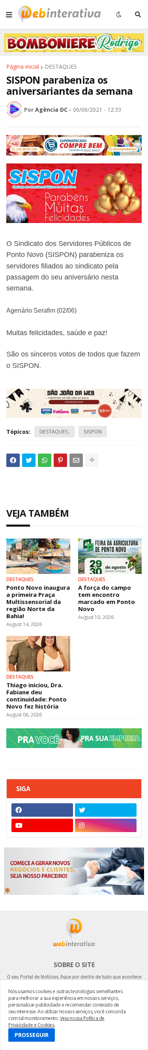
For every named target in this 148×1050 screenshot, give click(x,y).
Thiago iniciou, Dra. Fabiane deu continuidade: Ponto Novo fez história (36, 695)
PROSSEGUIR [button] (32, 1035)
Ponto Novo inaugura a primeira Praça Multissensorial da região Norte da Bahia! (38, 601)
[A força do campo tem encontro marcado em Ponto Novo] (110, 556)
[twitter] (106, 810)
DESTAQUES (61, 66)
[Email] (76, 460)
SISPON (93, 431)
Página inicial (22, 66)
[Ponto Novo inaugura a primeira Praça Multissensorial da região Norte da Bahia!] (38, 556)
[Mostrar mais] (92, 460)
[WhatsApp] (44, 460)
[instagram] (106, 825)
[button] (9, 14)
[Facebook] (13, 460)
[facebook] (42, 810)
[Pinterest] (60, 460)
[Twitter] (29, 460)
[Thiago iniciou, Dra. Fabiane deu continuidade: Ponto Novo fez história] (38, 653)
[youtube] (42, 825)
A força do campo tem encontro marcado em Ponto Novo (106, 598)
